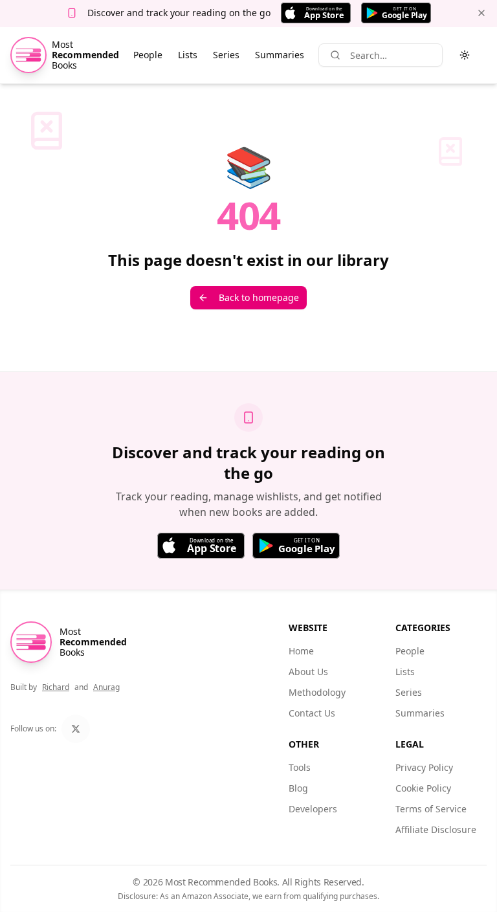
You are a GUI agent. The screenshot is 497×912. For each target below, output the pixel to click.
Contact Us (312, 713)
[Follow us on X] (75, 729)
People (147, 55)
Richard (55, 687)
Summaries (279, 55)
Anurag (106, 687)
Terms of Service (431, 809)
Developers (313, 809)
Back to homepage (259, 297)
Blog (298, 788)
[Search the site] (335, 55)
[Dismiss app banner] (481, 13)
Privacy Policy (424, 767)
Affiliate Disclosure (435, 829)
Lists (187, 55)
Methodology (317, 692)
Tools (300, 767)
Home (301, 651)
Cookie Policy (423, 788)
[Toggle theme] (464, 55)
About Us (308, 671)
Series (226, 55)
